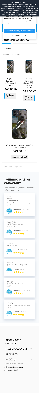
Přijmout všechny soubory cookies (20, 31)
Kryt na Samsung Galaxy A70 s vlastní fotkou (28, 83)
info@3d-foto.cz (20, 12)
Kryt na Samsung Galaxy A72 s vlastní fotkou (19, 146)
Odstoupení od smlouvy (13, 367)
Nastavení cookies (19, 35)
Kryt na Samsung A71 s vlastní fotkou (10, 82)
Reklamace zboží (11, 370)
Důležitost (19, 49)
